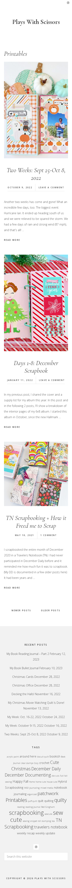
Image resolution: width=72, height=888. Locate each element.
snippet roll (35, 821)
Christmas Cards (23, 677)
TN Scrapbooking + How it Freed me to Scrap (36, 521)
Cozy (36, 763)
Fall (62, 775)
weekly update (45, 833)
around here (28, 756)
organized (32, 794)
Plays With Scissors (36, 22)
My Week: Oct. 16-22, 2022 (24, 717)
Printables (16, 799)
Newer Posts (21, 610)
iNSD (26, 787)
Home (32, 781)
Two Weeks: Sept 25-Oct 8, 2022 (36, 174)
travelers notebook (50, 827)
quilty (60, 800)
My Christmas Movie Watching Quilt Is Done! (36, 703)
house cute (52, 781)
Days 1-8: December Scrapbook (36, 367)
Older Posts (50, 610)
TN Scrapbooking (33, 823)
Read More (12, 240)
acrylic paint (13, 756)
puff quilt (32, 801)
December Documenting (28, 775)
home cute (41, 781)
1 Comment (48, 535)
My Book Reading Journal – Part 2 (28, 654)
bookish (55, 756)
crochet (44, 763)
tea (53, 821)
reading (21, 807)
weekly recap (26, 833)
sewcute (48, 814)
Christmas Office (23, 685)
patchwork (48, 793)
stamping (46, 821)
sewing (26, 821)
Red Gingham (48, 807)
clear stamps (27, 763)
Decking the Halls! (23, 694)
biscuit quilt (43, 756)
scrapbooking (26, 812)
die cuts (55, 775)
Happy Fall (20, 781)
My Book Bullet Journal (24, 668)
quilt (40, 801)
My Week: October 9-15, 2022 (24, 725)
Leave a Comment (51, 187)
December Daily (46, 769)
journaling (34, 787)
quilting (48, 801)
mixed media (46, 787)
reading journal (32, 807)
